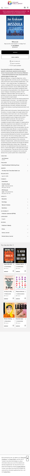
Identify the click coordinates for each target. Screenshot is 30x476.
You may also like (6, 245)
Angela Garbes (20, 321)
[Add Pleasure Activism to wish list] (25, 298)
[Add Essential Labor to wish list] (25, 326)
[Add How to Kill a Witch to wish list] (13, 271)
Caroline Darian (20, 266)
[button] (15, 52)
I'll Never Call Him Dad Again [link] (20, 264)
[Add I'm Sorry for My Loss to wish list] (13, 298)
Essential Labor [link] (19, 319)
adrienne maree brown (21, 293)
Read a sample (15, 57)
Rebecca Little (8, 293)
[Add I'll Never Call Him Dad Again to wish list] (25, 271)
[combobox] (12, 7)
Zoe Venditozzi (8, 266)
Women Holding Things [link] (8, 319)
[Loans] (25, 8)
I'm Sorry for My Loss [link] (8, 291)
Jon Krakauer (16, 45)
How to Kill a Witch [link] (8, 264)
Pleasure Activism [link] (20, 291)
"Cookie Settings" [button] (21, 466)
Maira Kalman (8, 321)
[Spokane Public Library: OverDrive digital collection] (15, 3)
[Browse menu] (27, 8)
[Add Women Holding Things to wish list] (13, 326)
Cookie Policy (7, 472)
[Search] (2, 8)
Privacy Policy (12, 459)
